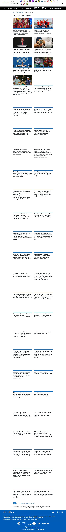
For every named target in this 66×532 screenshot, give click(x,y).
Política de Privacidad (38, 517)
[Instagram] (57, 512)
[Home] (11, 3)
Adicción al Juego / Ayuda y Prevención (12, 519)
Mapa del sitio (26, 519)
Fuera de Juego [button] (36, 8)
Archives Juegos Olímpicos (27, 503)
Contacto (5, 516)
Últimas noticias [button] (44, 8)
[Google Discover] (62, 512)
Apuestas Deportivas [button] (55, 8)
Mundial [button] (16, 8)
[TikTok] (60, 512)
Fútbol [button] (10, 8)
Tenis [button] (21, 8)
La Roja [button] (5, 8)
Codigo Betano (34, 519)
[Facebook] (53, 512)
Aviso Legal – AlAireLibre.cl (31, 516)
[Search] (61, 2)
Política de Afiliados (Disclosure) (47, 516)
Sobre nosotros (6, 517)
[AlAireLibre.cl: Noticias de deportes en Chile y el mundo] (8, 512)
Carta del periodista (16, 517)
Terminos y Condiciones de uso (16, 516)
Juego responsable (27, 517)
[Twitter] (55, 512)
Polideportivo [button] (28, 8)
